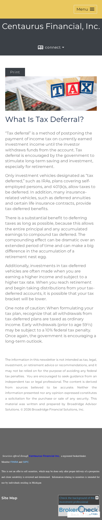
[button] (85, 9)
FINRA (14, 462)
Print (15, 72)
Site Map (9, 498)
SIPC (26, 462)
